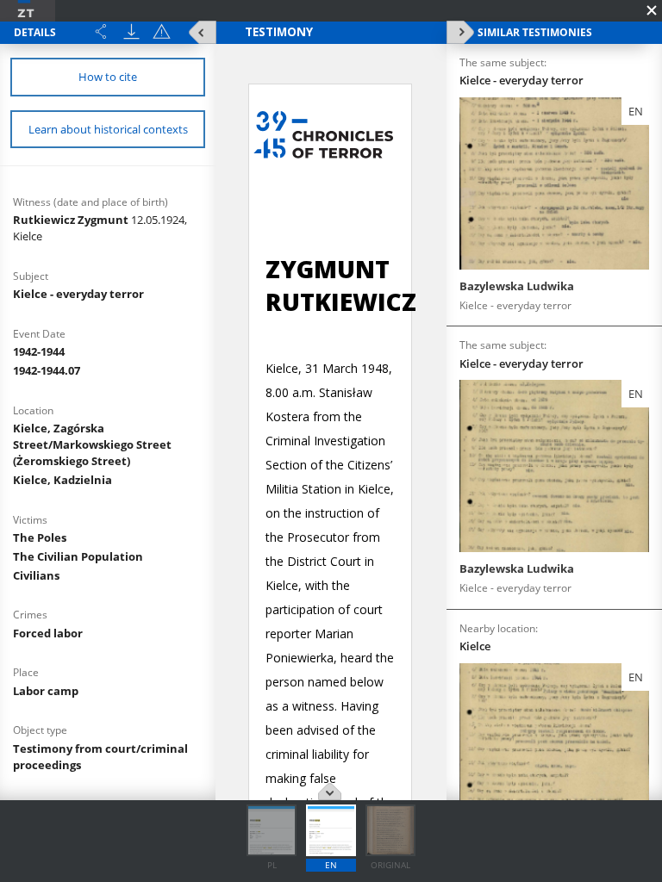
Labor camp (45, 691)
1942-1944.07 (46, 370)
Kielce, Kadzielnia (62, 480)
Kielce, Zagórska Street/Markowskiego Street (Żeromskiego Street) (92, 444)
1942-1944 (39, 351)
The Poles (39, 537)
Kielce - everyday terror (78, 293)
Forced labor (48, 633)
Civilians (36, 575)
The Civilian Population (78, 556)
